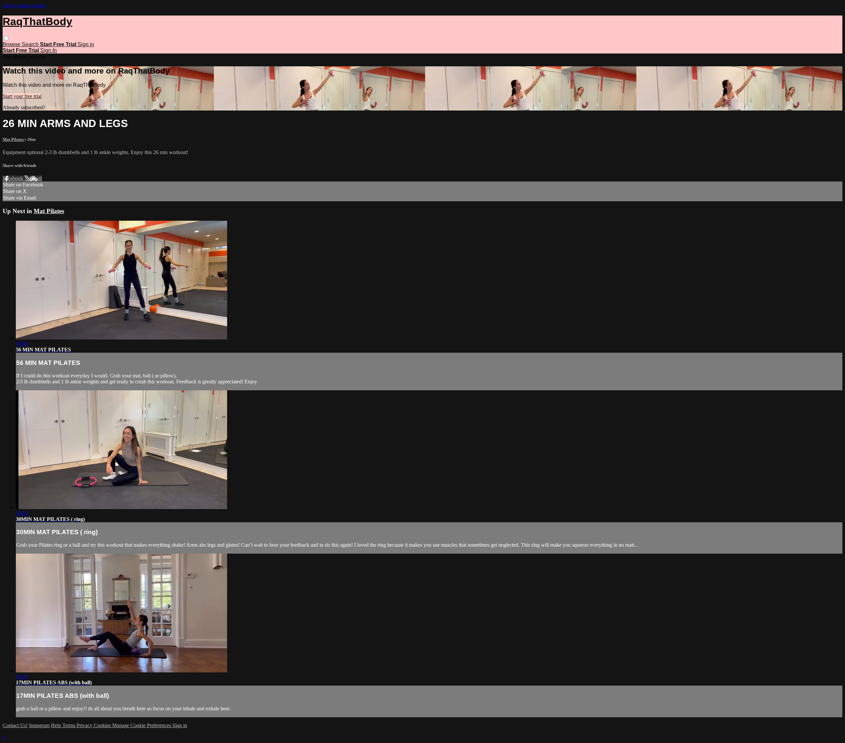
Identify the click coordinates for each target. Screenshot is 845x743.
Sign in (86, 44)
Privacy (85, 725)
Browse (12, 44)
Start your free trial (22, 96)
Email (36, 178)
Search (31, 44)
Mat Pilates (14, 139)
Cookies (103, 725)
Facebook (13, 178)
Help (56, 725)
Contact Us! (15, 725)
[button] (6, 38)
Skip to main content (24, 5)
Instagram (39, 725)
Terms (69, 725)
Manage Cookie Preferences (142, 725)
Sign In (48, 50)
